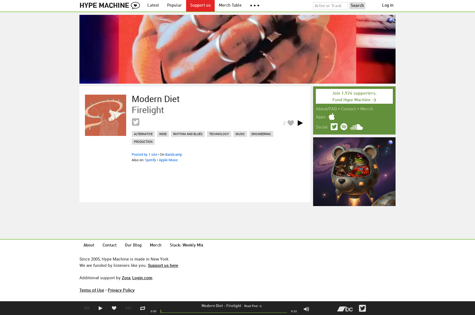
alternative (143, 134)
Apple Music (168, 159)
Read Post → (253, 306)
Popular (174, 6)
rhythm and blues (188, 134)
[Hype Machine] (111, 6)
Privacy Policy (121, 290)
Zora (126, 277)
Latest (153, 6)
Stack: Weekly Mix (186, 245)
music (240, 134)
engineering (261, 134)
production (143, 141)
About (89, 245)
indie (163, 134)
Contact (348, 109)
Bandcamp (173, 154)
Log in (388, 6)
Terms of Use (91, 290)
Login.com (142, 277)
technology (219, 134)
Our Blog (133, 245)
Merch (366, 109)
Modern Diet (212, 306)
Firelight (233, 306)
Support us (200, 6)
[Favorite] (291, 123)
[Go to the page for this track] (105, 115)
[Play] (300, 123)
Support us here (163, 265)
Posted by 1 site (144, 154)
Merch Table (230, 6)
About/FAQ (326, 109)
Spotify (150, 159)
